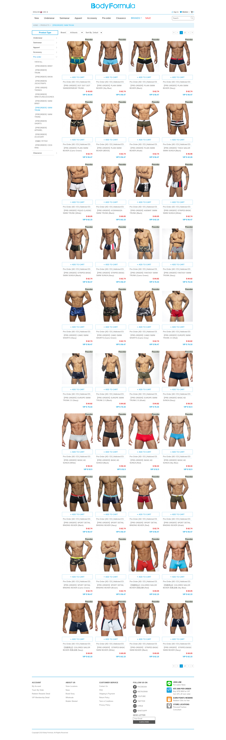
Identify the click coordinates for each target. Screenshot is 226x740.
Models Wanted (71, 701)
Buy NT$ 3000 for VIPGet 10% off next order (182, 691)
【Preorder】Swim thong (43, 115)
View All (38, 62)
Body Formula (113, 6)
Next (188, 32)
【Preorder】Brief (44, 66)
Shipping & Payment (107, 694)
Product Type (45, 32)
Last (192, 32)
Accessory (92, 18)
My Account (36, 686)
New (37, 18)
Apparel (78, 18)
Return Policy (104, 697)
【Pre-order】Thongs (41, 89)
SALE (148, 18)
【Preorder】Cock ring (43, 146)
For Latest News (179, 683)
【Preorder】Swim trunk (43, 109)
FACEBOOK (142, 687)
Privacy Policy (104, 705)
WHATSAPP (142, 711)
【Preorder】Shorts (41, 122)
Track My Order (38, 690)
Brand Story (70, 694)
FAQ (101, 690)
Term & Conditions (106, 701)
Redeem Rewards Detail (41, 694)
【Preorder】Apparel (41, 129)
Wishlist (185, 12)
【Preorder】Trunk (41, 71)
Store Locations (72, 686)
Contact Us (103, 686)
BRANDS (135, 18)
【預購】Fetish (41, 141)
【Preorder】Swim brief (43, 102)
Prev (177, 32)
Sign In (176, 12)
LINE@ (140, 706)
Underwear (49, 18)
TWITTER (141, 701)
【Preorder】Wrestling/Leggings (44, 95)
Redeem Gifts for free (183, 699)
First (174, 32)
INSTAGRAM (142, 692)
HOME (35, 25)
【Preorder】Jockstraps (41, 82)
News (68, 690)
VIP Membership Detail (40, 697)
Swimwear (64, 18)
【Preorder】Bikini (44, 77)
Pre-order (106, 18)
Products (44, 25)
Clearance (121, 18)
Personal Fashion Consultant (181, 707)
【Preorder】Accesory (41, 135)
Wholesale (70, 697)
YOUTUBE (141, 696)
